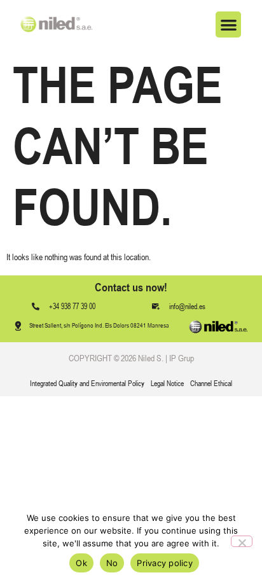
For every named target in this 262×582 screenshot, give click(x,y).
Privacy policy (165, 563)
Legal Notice (167, 383)
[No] (241, 541)
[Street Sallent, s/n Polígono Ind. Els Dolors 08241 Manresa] (18, 326)
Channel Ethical (211, 383)
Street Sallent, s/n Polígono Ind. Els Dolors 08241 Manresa (99, 325)
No (112, 563)
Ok (81, 563)
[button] (229, 24)
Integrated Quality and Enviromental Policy (87, 383)
